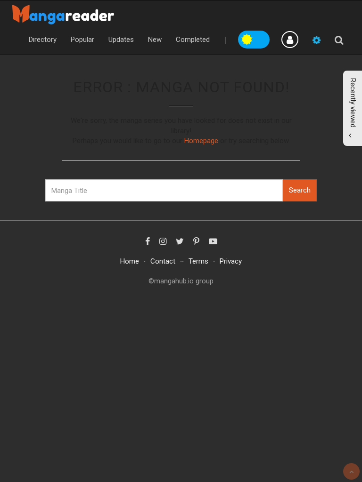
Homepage (201, 141)
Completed (193, 39)
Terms (198, 261)
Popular (82, 39)
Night (262, 38)
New (155, 39)
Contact (162, 261)
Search (300, 190)
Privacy (231, 261)
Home (129, 261)
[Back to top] (351, 471)
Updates (121, 39)
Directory (43, 39)
